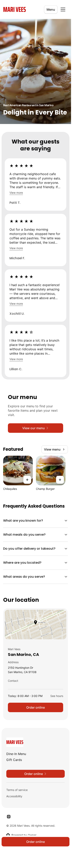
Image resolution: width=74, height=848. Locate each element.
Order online (35, 707)
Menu (51, 9)
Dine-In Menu (16, 754)
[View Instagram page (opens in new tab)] (8, 816)
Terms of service (17, 790)
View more (16, 192)
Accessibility (14, 796)
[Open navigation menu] (63, 9)
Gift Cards (14, 760)
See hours (56, 696)
